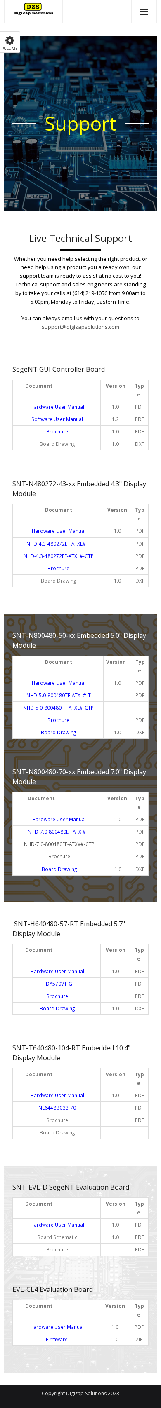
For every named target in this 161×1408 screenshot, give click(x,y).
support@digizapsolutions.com (80, 326)
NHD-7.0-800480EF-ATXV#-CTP (59, 844)
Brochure (59, 856)
